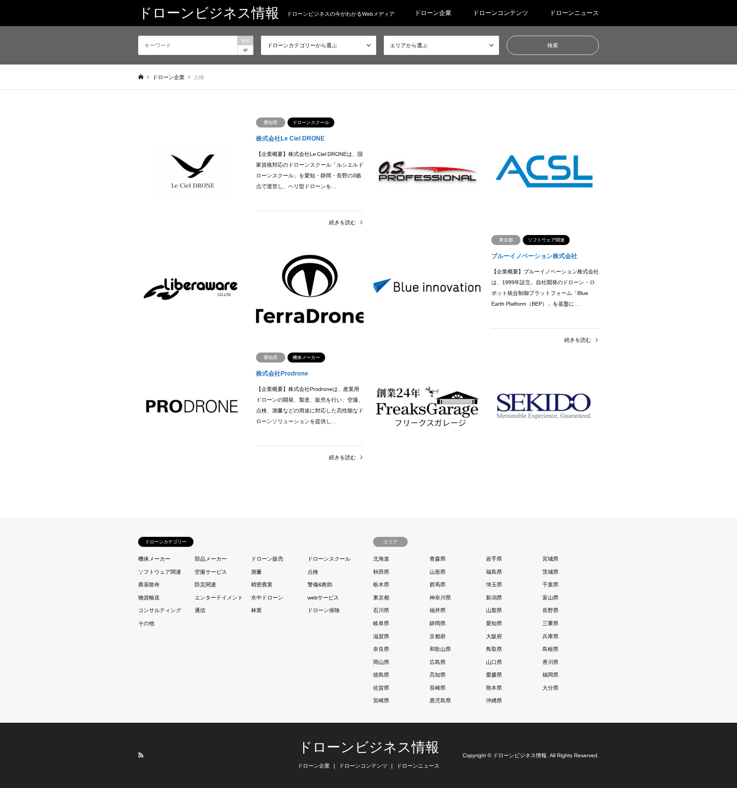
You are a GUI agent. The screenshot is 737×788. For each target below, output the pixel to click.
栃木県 (381, 584)
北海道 (381, 559)
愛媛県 (494, 675)
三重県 (550, 623)
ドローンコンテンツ (500, 13)
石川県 (381, 610)
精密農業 (262, 584)
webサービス (323, 597)
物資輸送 (149, 597)
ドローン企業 (433, 13)
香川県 (550, 662)
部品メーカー (211, 559)
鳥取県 (494, 649)
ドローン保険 (323, 610)
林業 (256, 610)
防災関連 (205, 584)
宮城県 (550, 559)
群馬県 (438, 584)
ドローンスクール (328, 559)
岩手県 (494, 559)
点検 (312, 572)
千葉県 (550, 584)
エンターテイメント (219, 597)
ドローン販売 (267, 559)
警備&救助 (319, 584)
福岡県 (550, 675)
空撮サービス (211, 572)
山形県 (438, 572)
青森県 (438, 559)
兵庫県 (550, 636)
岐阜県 (381, 623)
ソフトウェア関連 (159, 572)
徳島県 (381, 675)
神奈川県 (440, 597)
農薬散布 (149, 584)
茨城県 (550, 572)
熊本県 (494, 688)
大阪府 (494, 636)
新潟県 (494, 597)
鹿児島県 (440, 700)
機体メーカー (154, 559)
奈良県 (381, 649)
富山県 (550, 597)
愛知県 (494, 623)
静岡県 (438, 623)
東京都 (381, 597)
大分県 (550, 688)
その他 (146, 623)
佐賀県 (381, 688)
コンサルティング (159, 610)
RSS (141, 755)
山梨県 (494, 610)
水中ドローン (267, 597)
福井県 (438, 610)
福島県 (494, 572)
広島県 (438, 662)
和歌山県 (440, 649)
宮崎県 (381, 700)
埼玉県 (494, 584)
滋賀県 (381, 636)
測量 (256, 572)
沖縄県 (494, 700)
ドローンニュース (574, 13)
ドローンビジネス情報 (368, 747)
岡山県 (381, 662)
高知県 (438, 675)
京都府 (438, 636)
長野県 (550, 610)
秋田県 (381, 572)
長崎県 (438, 688)
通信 (200, 610)
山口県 (494, 662)
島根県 (550, 649)
